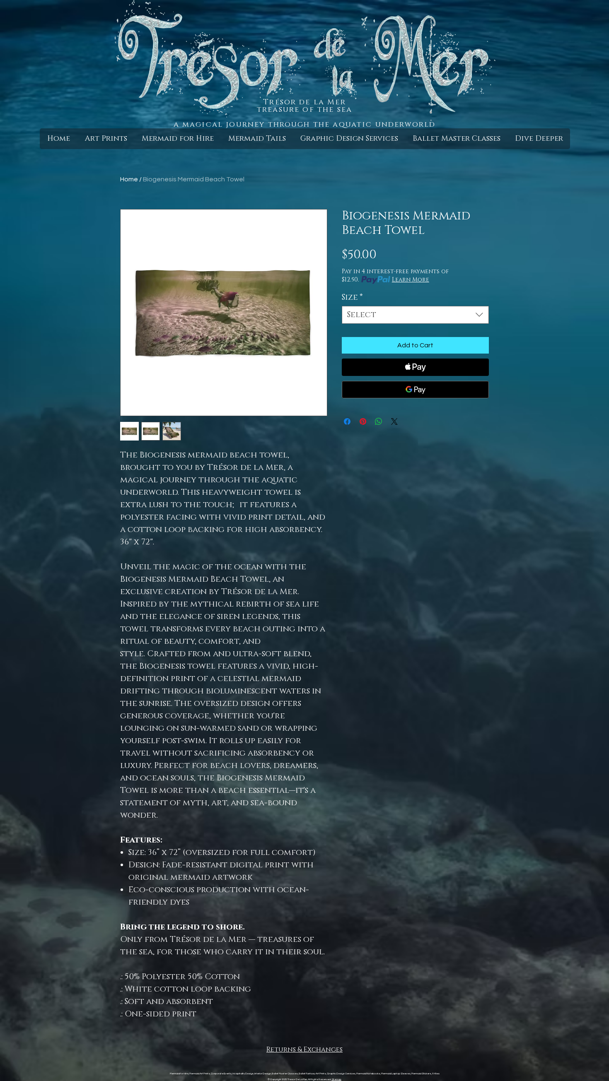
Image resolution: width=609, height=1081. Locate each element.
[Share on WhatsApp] (379, 421)
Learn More (410, 280)
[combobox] (415, 315)
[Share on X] (394, 421)
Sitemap (336, 1079)
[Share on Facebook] (347, 421)
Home (129, 179)
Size (352, 297)
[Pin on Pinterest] (363, 421)
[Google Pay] (415, 389)
